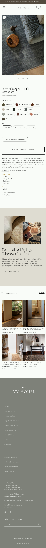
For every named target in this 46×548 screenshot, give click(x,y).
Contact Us (8, 444)
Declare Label (6, 195)
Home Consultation (11, 425)
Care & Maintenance (11, 435)
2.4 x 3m (7, 127)
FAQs (6, 439)
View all (42, 292)
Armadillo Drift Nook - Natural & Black (32, 363)
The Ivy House (25, 543)
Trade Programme (10, 430)
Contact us (5, 171)
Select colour (6, 101)
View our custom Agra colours (15, 139)
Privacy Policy (9, 471)
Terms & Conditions (11, 466)
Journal (6, 406)
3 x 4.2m (31, 127)
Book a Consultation (12, 271)
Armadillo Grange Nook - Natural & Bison (12, 329)
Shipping (4, 95)
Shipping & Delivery (11, 457)
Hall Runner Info (9, 411)
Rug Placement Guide (11, 421)
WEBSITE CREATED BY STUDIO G (23, 538)
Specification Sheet (9, 193)
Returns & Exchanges (11, 462)
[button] (4, 7)
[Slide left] (18, 78)
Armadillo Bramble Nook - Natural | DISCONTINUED (12, 363)
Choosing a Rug (9, 416)
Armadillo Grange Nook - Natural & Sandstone (33, 329)
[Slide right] (27, 78)
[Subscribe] (38, 524)
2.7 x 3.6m (18, 127)
